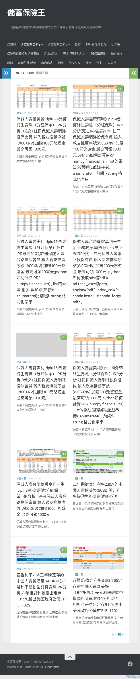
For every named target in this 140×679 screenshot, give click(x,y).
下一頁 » (117, 634)
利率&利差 (51, 54)
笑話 (89, 63)
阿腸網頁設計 (133, 676)
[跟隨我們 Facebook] (130, 664)
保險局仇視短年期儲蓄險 (23, 54)
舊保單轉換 (98, 54)
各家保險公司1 (30, 44)
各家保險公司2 (57, 44)
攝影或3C (117, 54)
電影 (99, 63)
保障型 (11, 44)
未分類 (112, 63)
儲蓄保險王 (26, 12)
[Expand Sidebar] (6, 73)
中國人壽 (21, 113)
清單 (61, 63)
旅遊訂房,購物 (27, 63)
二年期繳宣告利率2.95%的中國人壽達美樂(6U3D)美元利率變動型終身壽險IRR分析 (97, 490)
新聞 (10, 63)
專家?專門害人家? (74, 54)
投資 (78, 44)
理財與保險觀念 (96, 44)
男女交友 (75, 63)
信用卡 (115, 44)
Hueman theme (51, 666)
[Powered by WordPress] (21, 667)
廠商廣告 (47, 63)
